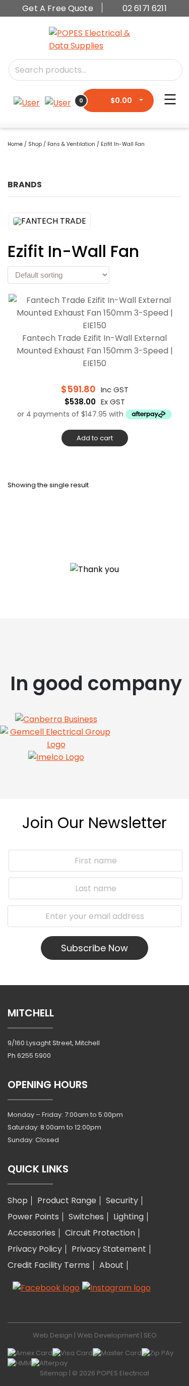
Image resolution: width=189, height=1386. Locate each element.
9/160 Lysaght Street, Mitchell (54, 1043)
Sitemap (54, 1373)
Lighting (128, 1216)
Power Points (33, 1216)
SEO (150, 1335)
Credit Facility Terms (49, 1265)
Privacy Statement (109, 1249)
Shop (35, 144)
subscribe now (94, 948)
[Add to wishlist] (170, 306)
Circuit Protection (100, 1233)
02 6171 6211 (144, 8)
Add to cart (95, 438)
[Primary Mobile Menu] (170, 98)
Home (15, 144)
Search (165, 70)
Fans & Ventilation (71, 144)
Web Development (108, 1335)
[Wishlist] (29, 103)
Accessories (31, 1233)
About (111, 1265)
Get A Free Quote (57, 8)
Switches (86, 1216)
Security (122, 1200)
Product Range (66, 1200)
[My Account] (58, 100)
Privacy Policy (35, 1249)
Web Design (53, 1335)
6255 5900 (34, 1055)
